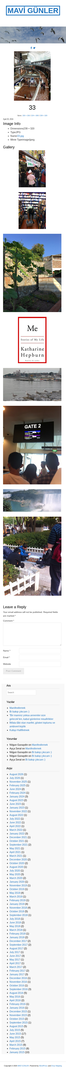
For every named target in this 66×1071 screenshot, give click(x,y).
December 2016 (18, 978)
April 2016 (15, 1000)
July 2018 (15, 919)
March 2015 (16, 1045)
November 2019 (18, 885)
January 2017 (17, 974)
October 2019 (17, 889)
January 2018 (17, 937)
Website (7, 664)
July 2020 (15, 870)
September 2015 (19, 1022)
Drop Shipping (56, 1066)
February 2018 (17, 933)
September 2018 (19, 915)
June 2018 (15, 922)
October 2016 (17, 985)
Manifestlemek (17, 708)
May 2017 (15, 959)
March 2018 (16, 930)
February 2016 (17, 1004)
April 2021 (15, 852)
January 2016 (17, 1007)
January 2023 (17, 807)
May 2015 (15, 1037)
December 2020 (18, 859)
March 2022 (16, 830)
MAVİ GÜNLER (33, 10)
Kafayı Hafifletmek (19, 730)
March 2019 (16, 896)
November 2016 (18, 982)
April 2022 (15, 826)
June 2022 (15, 822)
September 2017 (19, 944)
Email (6, 657)
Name (6, 650)
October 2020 (17, 863)
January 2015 (17, 1052)
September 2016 (19, 989)
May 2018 (15, 926)
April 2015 (15, 1041)
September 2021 (19, 844)
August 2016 (16, 993)
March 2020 (16, 878)
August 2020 (16, 867)
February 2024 (17, 793)
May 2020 (15, 874)
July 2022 (15, 818)
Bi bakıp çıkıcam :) (19, 711)
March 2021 (16, 856)
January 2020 (17, 881)
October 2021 (17, 841)
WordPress (43, 1066)
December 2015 (18, 1011)
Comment (8, 621)
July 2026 (15, 778)
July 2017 (15, 952)
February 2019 (17, 900)
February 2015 (17, 1048)
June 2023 (15, 804)
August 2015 (16, 1026)
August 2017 (16, 948)
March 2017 (16, 967)
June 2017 (15, 956)
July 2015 (15, 1030)
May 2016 (15, 996)
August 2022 (16, 815)
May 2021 (15, 848)
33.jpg (20, 136)
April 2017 (15, 963)
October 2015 (17, 1019)
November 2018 (18, 907)
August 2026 (16, 774)
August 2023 (16, 800)
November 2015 (18, 1015)
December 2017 (18, 941)
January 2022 (17, 833)
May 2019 (15, 893)
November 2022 (18, 811)
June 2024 (15, 789)
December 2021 (18, 837)
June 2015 (15, 1033)
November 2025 (18, 781)
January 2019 (17, 904)
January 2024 (17, 796)
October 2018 (17, 911)
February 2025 (17, 785)
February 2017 (17, 970)
